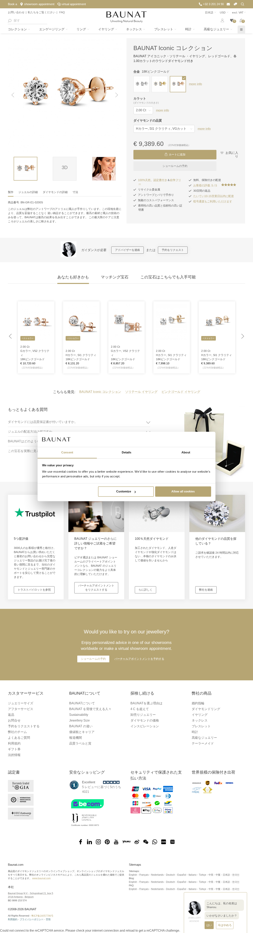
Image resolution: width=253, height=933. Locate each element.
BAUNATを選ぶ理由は (146, 703)
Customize (123, 491)
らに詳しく (145, 589)
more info (195, 84)
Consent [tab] (67, 452)
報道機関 (75, 737)
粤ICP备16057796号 (42, 915)
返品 (11, 714)
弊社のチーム (17, 732)
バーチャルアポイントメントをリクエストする (96, 587)
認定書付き (160, 180)
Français (144, 874)
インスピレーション (144, 726)
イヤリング (106, 29)
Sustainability (78, 714)
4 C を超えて (139, 709)
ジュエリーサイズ (20, 703)
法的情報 (14, 755)
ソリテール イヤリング (141, 391)
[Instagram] (98, 842)
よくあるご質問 (19, 737)
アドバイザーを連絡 (127, 249)
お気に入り (231, 154)
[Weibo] (136, 842)
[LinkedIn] (89, 842)
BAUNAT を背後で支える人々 (90, 709)
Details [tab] (126, 452)
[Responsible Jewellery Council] (84, 823)
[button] (13, 95)
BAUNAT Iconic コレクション (172, 48)
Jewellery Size (79, 720)
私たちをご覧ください (41, 12)
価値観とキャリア (81, 732)
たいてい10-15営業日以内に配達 (213, 196)
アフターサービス (20, 709)
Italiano (192, 874)
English (133, 874)
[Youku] (126, 842)
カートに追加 (177, 154)
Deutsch (170, 874)
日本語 (226, 874)
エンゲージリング (52, 29)
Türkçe (202, 874)
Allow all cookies (183, 491)
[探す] (9, 20)
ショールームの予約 (174, 166)
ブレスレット (164, 29)
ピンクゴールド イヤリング (180, 391)
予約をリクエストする (24, 726)
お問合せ (14, 720)
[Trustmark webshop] (95, 809)
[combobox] (27, 20)
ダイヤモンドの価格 (144, 720)
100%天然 (144, 180)
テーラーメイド (203, 743)
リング (81, 29)
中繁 (218, 874)
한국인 (235, 874)
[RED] (163, 842)
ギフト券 (14, 749)
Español (181, 874)
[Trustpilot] (74, 785)
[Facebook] (80, 842)
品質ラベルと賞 (80, 743)
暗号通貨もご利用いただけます (212, 201)
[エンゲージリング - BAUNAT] (126, 17)
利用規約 (14, 743)
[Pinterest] (107, 842)
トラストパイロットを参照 (34, 589)
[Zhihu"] (172, 842)
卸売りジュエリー (143, 714)
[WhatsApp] (154, 842)
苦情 (48, 919)
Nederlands (157, 874)
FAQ (62, 12)
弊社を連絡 (206, 589)
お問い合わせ (16, 12)
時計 (188, 29)
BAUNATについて (82, 703)
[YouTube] (116, 842)
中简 (211, 874)
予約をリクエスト (173, 249)
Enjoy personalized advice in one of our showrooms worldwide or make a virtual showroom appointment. (126, 640)
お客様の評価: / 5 (205, 185)
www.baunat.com (41, 878)
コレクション (18, 29)
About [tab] (185, 452)
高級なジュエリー (217, 29)
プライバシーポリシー (31, 919)
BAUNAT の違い (81, 726)
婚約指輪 (198, 703)
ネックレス (134, 29)
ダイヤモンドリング (206, 709)
